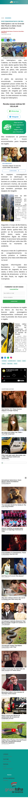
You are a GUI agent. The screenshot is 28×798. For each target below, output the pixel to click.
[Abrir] (1, 2)
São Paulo (10, 363)
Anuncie (9, 774)
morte (24, 360)
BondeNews (8, 18)
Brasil (15, 363)
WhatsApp (15, 111)
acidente (4, 360)
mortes (4, 363)
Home (2, 18)
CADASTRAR (14, 301)
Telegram (15, 117)
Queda (19, 360)
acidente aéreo (11, 360)
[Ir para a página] (14, 2)
